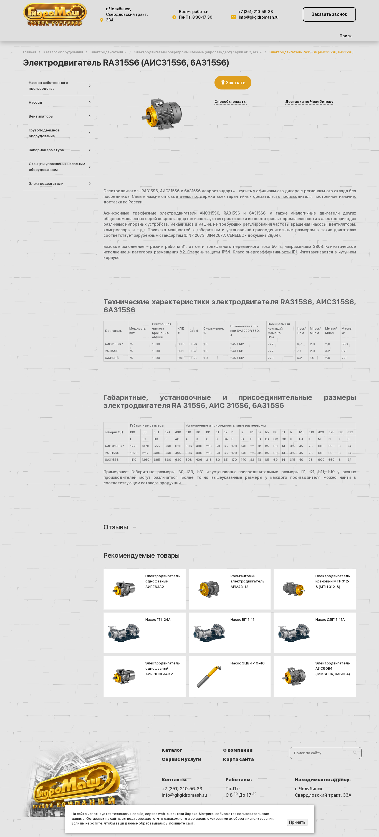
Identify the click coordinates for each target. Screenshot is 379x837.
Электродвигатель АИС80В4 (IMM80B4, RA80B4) (332, 668)
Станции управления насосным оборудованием (57, 167)
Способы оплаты (230, 102)
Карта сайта (238, 759)
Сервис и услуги (181, 759)
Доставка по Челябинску (309, 102)
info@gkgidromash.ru (258, 17)
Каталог (172, 750)
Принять (297, 822)
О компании (237, 750)
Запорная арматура (46, 150)
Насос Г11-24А (158, 619)
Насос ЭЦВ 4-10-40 (248, 663)
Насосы (35, 102)
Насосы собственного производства (48, 86)
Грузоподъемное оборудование (44, 133)
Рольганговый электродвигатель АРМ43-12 (247, 581)
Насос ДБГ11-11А (330, 619)
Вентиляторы (41, 116)
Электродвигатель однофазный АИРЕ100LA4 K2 (162, 668)
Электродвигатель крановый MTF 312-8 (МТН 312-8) (332, 581)
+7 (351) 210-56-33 (255, 11)
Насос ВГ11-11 (242, 619)
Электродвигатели (46, 183)
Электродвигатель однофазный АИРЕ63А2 (162, 581)
